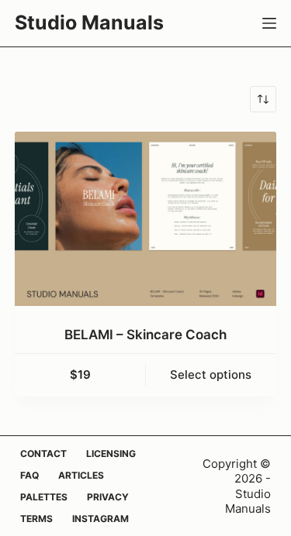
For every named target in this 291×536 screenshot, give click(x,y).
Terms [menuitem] (36, 518)
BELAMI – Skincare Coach (145, 334)
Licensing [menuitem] (111, 453)
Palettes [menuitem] (44, 497)
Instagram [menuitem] (100, 518)
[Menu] (269, 23)
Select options (210, 374)
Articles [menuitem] (81, 475)
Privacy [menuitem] (108, 497)
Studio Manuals (89, 22)
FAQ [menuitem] (29, 475)
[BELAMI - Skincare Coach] (146, 219)
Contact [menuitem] (43, 453)
